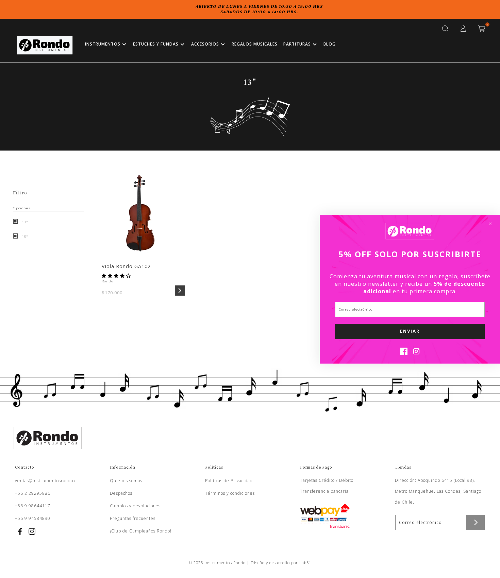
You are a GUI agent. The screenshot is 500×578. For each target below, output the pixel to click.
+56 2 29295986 (32, 493)
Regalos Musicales (255, 44)
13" (24, 222)
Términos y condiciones (230, 493)
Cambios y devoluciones (135, 506)
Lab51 (305, 562)
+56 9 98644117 (32, 506)
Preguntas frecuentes (132, 518)
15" (24, 236)
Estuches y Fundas (156, 44)
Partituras (297, 44)
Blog (329, 44)
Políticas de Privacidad (229, 481)
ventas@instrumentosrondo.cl (46, 481)
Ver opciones (180, 290)
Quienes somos (126, 481)
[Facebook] (403, 353)
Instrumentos (102, 44)
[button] (117, 276)
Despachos (121, 493)
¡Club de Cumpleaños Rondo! (140, 531)
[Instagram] (416, 353)
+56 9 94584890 (32, 518)
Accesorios (205, 44)
